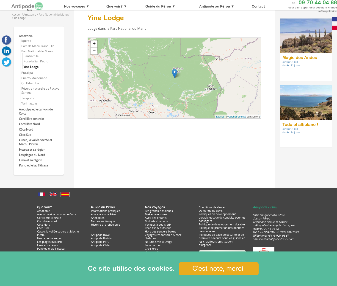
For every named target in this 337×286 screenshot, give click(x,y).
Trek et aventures (156, 214)
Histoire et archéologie (105, 224)
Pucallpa (27, 73)
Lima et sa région (30, 160)
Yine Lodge (31, 67)
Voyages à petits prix (158, 224)
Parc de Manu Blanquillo (37, 46)
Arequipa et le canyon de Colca (57, 214)
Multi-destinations (156, 221)
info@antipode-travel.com (277, 239)
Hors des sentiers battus (160, 231)
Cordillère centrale (31, 119)
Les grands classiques (159, 211)
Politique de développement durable (222, 224)
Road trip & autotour (158, 228)
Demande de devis (211, 210)
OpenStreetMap (237, 116)
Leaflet (220, 116)
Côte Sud (25, 135)
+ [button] (94, 44)
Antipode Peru (100, 241)
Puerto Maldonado (34, 78)
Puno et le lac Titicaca (33, 165)
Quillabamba (30, 83)
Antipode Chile (100, 245)
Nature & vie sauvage (158, 241)
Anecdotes (98, 217)
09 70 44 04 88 (317, 3)
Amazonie (26, 36)
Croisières (151, 248)
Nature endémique (103, 221)
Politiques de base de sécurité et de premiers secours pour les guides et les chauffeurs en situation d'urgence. (222, 240)
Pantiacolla (31, 56)
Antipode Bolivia (101, 238)
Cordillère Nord (29, 124)
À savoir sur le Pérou (104, 214)
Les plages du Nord (32, 155)
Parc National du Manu (37, 51)
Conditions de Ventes (212, 207)
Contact (258, 6)
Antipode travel (100, 235)
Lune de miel (153, 245)
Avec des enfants (156, 217)
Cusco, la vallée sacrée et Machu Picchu (35, 142)
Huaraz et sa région (32, 149)
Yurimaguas (29, 103)
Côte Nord (26, 129)
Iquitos (26, 41)
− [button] (94, 51)
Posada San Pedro (36, 61)
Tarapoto (27, 98)
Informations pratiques (105, 211)
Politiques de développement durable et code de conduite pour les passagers (222, 217)
